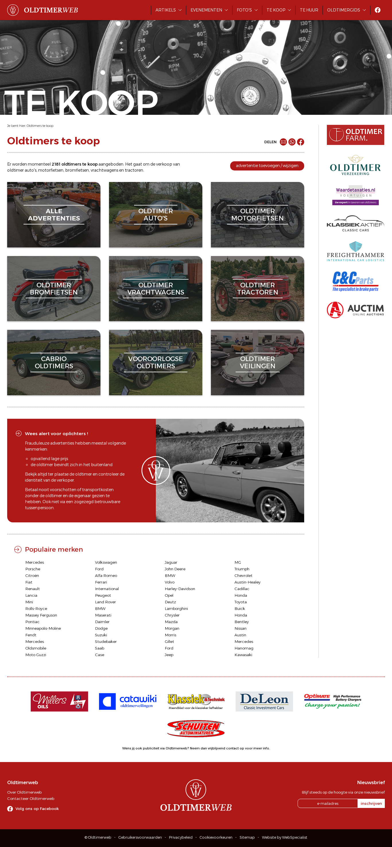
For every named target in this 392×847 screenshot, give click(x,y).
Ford (99, 569)
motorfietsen (50, 170)
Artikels (166, 10)
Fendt (30, 635)
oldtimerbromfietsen (54, 288)
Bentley (241, 621)
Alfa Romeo (106, 575)
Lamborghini (176, 608)
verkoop (164, 164)
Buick (239, 608)
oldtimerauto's (155, 214)
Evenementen (206, 10)
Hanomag (243, 648)
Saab (99, 648)
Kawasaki (243, 654)
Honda (240, 595)
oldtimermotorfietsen (257, 214)
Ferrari (101, 582)
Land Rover (105, 602)
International (107, 588)
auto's (30, 170)
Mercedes (34, 562)
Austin (240, 635)
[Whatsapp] (292, 142)
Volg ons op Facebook (37, 808)
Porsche (32, 569)
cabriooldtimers (54, 362)
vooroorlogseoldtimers (155, 362)
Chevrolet (243, 575)
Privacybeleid (181, 837)
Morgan (172, 628)
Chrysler (172, 615)
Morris (170, 635)
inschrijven (371, 803)
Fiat (28, 582)
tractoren (134, 170)
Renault (32, 588)
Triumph (241, 569)
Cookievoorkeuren (216, 837)
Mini (29, 602)
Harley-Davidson (180, 588)
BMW (170, 575)
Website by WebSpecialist (284, 837)
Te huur (309, 10)
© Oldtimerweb (98, 837)
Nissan (240, 628)
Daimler (102, 621)
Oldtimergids (343, 10)
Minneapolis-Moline (43, 628)
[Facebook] (300, 142)
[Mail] (283, 142)
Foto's (244, 10)
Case (99, 654)
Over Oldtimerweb (24, 792)
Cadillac (241, 588)
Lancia (31, 595)
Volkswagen (106, 562)
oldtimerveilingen (257, 362)
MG (237, 562)
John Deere (175, 569)
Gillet (169, 641)
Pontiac (32, 621)
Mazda (171, 621)
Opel (169, 595)
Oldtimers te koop (40, 126)
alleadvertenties (54, 214)
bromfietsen (77, 170)
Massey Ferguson (41, 615)
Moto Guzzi (35, 654)
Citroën (32, 575)
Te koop (276, 10)
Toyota (240, 602)
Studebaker (106, 641)
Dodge (101, 628)
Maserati (103, 615)
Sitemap (247, 837)
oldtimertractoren (257, 288)
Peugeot (103, 595)
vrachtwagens (104, 170)
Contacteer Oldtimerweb (30, 798)
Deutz (170, 602)
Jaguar (171, 562)
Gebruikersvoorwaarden (140, 837)
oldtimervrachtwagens (155, 288)
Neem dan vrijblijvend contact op (217, 748)
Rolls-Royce (36, 608)
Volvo (169, 582)
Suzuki (101, 635)
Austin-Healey (247, 582)
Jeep (169, 654)
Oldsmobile (35, 648)
